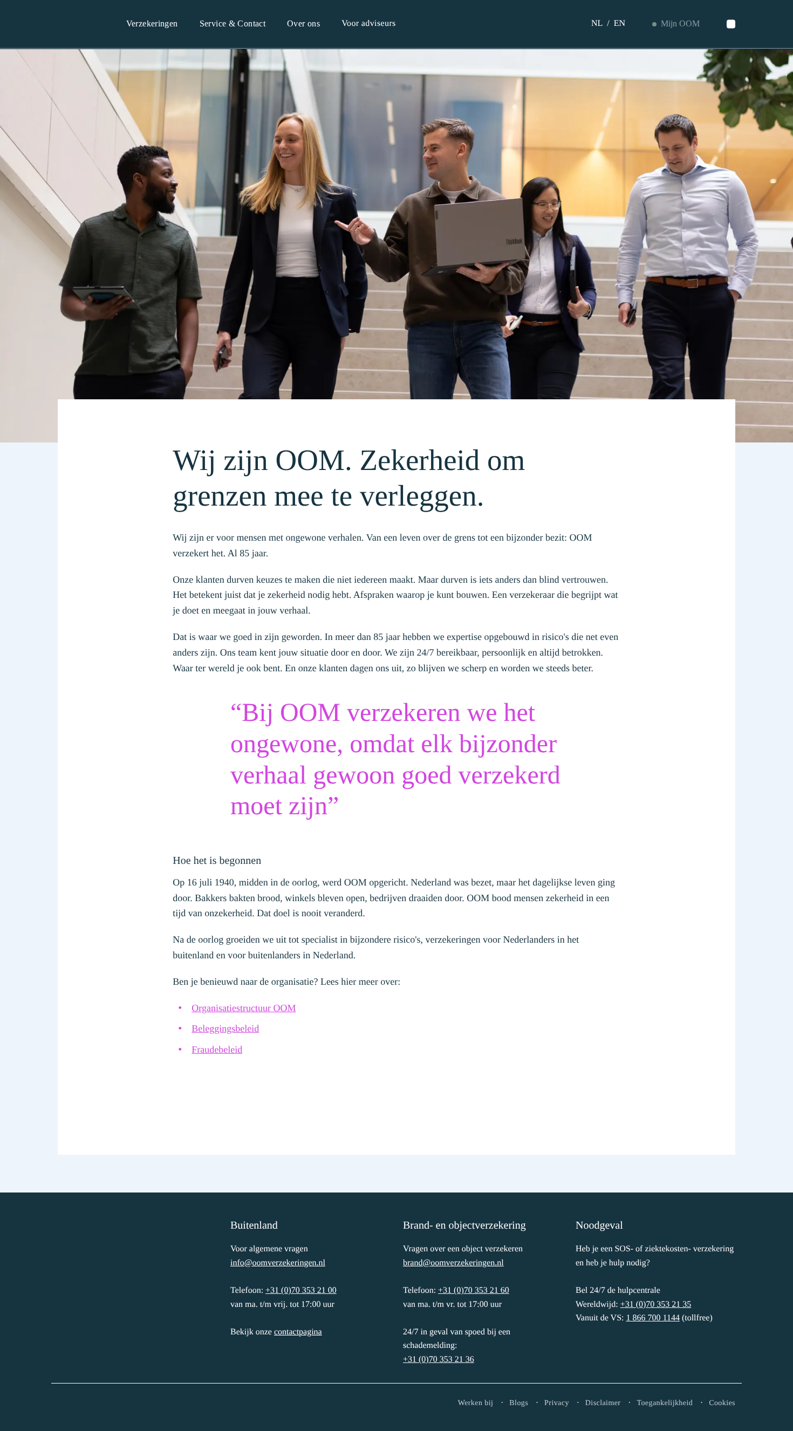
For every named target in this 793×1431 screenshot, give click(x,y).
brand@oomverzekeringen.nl (453, 1263)
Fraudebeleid (217, 1049)
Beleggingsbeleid (225, 1028)
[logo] (93, 1290)
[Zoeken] (731, 24)
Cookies (722, 1403)
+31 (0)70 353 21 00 (301, 1290)
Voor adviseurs (368, 23)
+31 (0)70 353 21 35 (656, 1304)
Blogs (518, 1403)
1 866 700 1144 (652, 1318)
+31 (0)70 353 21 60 (473, 1290)
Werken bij (476, 1403)
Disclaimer (603, 1403)
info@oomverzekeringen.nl (277, 1263)
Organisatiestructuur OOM (244, 1008)
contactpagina (298, 1332)
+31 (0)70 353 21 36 (438, 1359)
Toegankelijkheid (665, 1403)
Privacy (556, 1403)
